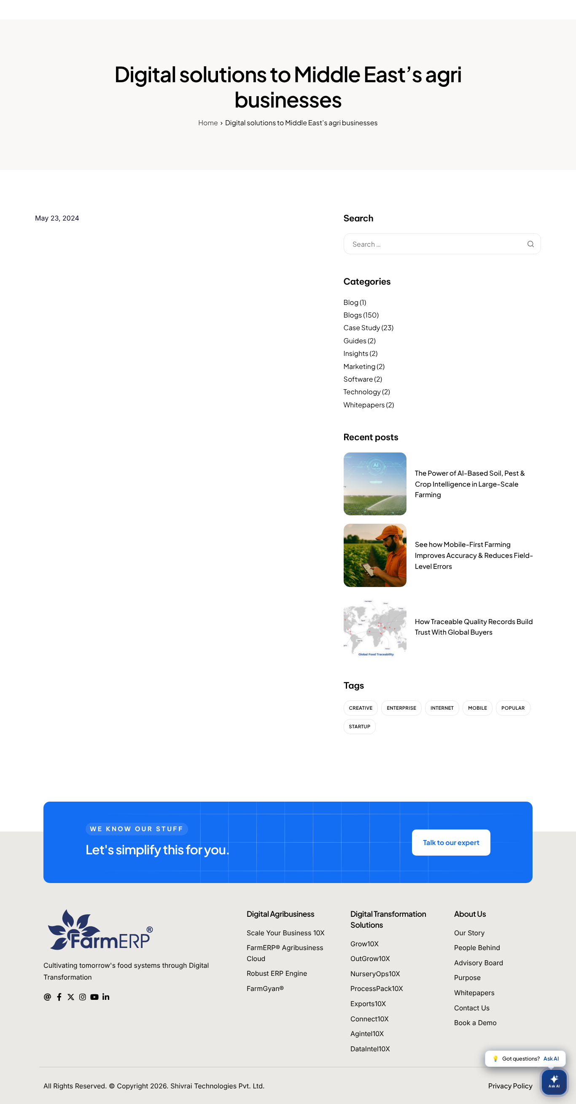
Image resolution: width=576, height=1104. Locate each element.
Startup (360, 727)
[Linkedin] (106, 996)
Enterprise (401, 708)
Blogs (353, 314)
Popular (513, 708)
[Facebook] (59, 996)
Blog (351, 302)
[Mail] (47, 996)
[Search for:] (442, 244)
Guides (355, 340)
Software (358, 378)
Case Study (362, 327)
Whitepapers (364, 404)
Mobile (477, 708)
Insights (356, 353)
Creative (361, 708)
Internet (442, 708)
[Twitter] (71, 996)
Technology (362, 391)
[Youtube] (94, 996)
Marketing (360, 366)
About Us (470, 913)
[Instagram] (82, 996)
